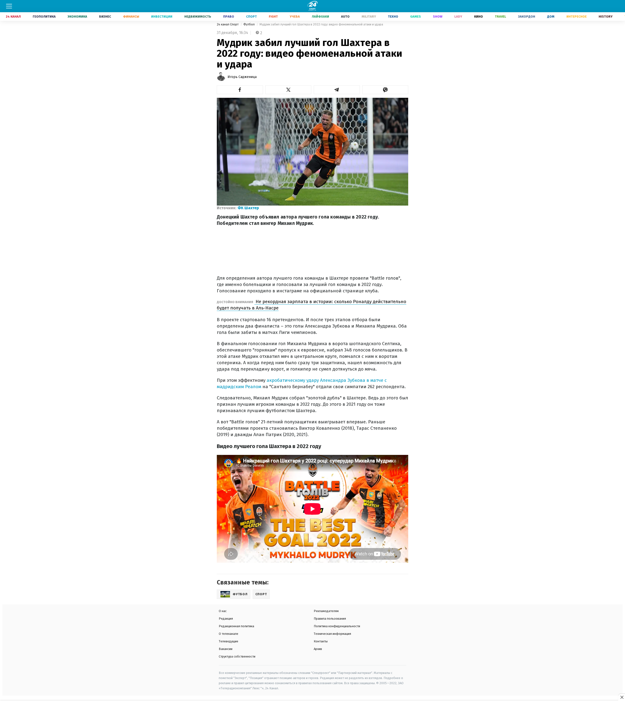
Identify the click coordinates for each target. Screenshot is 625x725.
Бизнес (105, 16)
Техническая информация (332, 634)
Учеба (295, 16)
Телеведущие (228, 641)
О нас (223, 611)
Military (369, 16)
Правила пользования (330, 618)
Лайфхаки (320, 16)
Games (415, 16)
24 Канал (13, 16)
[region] (312, 713)
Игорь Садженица (242, 77)
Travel (500, 16)
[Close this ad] (621, 697)
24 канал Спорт (228, 24)
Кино (478, 16)
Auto (345, 16)
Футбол (249, 24)
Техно (393, 16)
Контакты (321, 641)
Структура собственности (237, 656)
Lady (458, 16)
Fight (273, 16)
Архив (318, 649)
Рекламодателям (326, 611)
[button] (240, 89)
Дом (550, 16)
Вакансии (225, 649)
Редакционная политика (236, 626)
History (606, 16)
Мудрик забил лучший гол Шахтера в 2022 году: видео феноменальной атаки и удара (321, 24)
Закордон (526, 16)
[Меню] (9, 6)
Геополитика (44, 16)
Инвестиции (161, 16)
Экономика (77, 16)
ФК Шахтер (248, 208)
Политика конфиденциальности (337, 626)
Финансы (131, 16)
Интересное (576, 16)
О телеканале (228, 634)
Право (228, 16)
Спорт (251, 16)
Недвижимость (197, 16)
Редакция (226, 618)
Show (437, 16)
